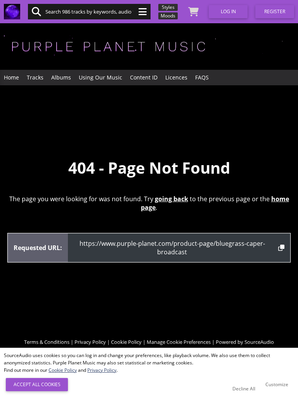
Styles (168, 7)
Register (274, 11)
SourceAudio (259, 341)
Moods (168, 15)
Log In (228, 11)
